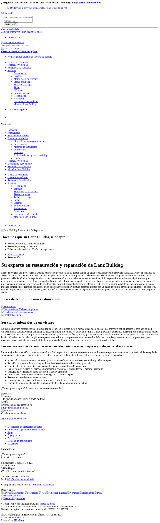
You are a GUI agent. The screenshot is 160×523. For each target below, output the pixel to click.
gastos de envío (47, 503)
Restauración (20, 73)
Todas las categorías (17, 109)
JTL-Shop (19, 520)
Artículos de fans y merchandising (30, 155)
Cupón (17, 158)
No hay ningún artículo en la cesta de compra (30, 56)
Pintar (17, 87)
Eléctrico (18, 90)
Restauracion (20, 95)
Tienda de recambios (18, 62)
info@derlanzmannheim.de (86, 2)
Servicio (12, 70)
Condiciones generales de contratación (26, 429)
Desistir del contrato (11, 495)
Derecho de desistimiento (20, 440)
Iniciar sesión (11, 24)
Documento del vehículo (26, 101)
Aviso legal (13, 438)
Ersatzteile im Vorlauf (18, 135)
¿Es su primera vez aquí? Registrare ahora (21, 31)
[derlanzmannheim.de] (12, 42)
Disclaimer (13, 443)
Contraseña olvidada (10, 29)
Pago (10, 432)
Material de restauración (25, 146)
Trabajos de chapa (23, 84)
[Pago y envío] (6, 492)
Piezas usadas (20, 144)
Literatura (18, 152)
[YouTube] (19, 498)
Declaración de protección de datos (25, 426)
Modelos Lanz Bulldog (25, 104)
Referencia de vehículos (19, 67)
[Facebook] (7, 498)
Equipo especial (21, 93)
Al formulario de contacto (14, 418)
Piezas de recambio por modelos (29, 141)
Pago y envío (14, 435)
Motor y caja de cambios (26, 79)
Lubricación (20, 149)
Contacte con (14, 37)
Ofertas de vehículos (18, 64)
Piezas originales (22, 81)
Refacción (19, 98)
